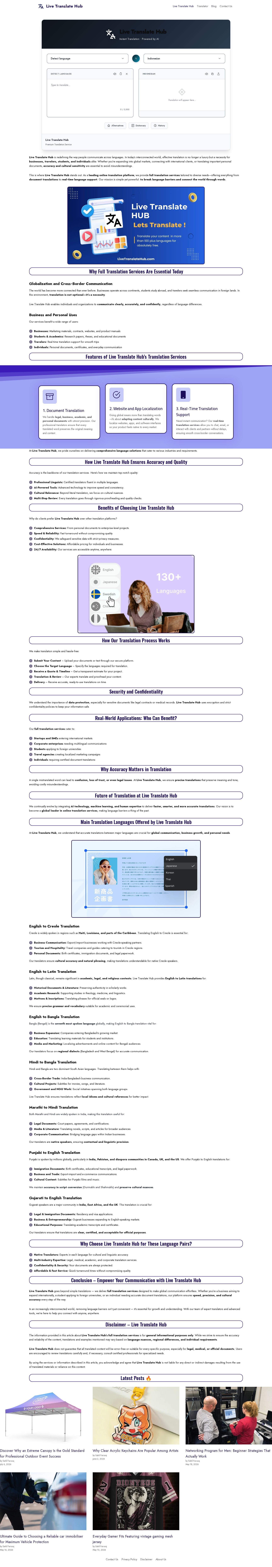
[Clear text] (126, 74)
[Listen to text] (114, 74)
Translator (202, 6)
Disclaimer (146, 1559)
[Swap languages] (136, 58)
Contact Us (226, 6)
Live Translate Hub (183, 6)
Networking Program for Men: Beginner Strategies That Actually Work (228, 1453)
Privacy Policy (129, 1559)
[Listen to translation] (206, 74)
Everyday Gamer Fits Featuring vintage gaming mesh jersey (133, 1539)
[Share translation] (218, 74)
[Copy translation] (212, 74)
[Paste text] (120, 74)
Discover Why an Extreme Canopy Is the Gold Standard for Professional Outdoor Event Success (42, 1453)
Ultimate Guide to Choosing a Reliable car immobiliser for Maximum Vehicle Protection (41, 1539)
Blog (213, 6)
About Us (161, 1559)
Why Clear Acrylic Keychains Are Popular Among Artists (135, 1450)
